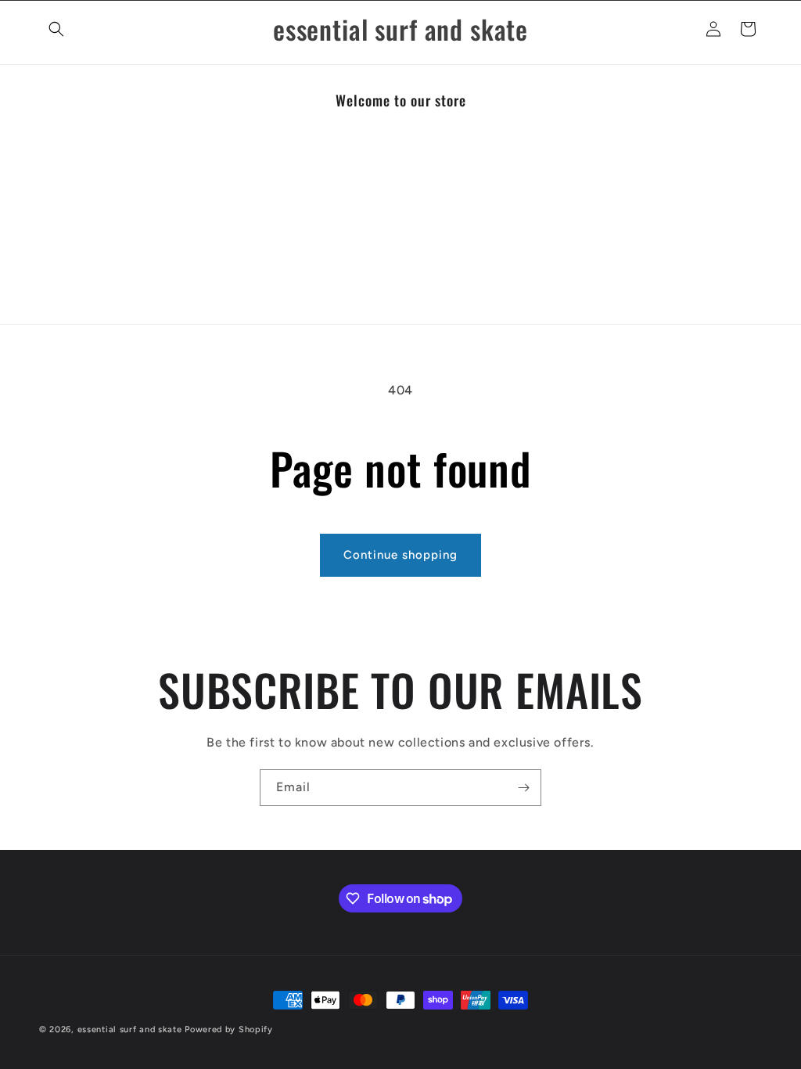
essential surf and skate (129, 1029)
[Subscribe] (523, 787)
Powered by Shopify (229, 1029)
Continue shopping (400, 555)
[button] (56, 29)
